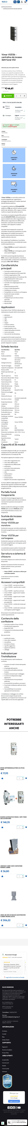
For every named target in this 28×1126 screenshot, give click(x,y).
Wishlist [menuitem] (4, 1065)
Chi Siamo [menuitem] (4, 1031)
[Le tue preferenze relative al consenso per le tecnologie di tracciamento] (2, 1123)
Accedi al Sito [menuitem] (5, 1060)
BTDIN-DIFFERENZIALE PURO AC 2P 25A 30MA (12, 768)
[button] (14, 33)
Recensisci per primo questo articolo (10, 67)
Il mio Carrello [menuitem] (5, 1068)
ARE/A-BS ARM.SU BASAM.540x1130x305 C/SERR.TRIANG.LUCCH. (13, 915)
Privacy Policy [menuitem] (5, 1052)
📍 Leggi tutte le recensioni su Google (14, 977)
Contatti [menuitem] (4, 1034)
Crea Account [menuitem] (5, 1063)
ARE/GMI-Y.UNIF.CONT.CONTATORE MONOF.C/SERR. (11, 866)
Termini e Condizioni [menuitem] (7, 1050)
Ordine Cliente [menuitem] (5, 1040)
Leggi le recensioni (14, 1101)
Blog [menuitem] (3, 1037)
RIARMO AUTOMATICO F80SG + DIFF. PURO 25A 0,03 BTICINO (13, 817)
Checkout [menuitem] (4, 1071)
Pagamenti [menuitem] (4, 1047)
